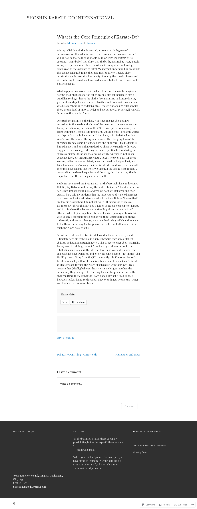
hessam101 (92, 43)
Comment (129, 406)
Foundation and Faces (127, 354)
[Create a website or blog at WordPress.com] (14, 503)
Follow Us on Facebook (147, 432)
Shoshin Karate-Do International (70, 18)
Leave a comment (65, 337)
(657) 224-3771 (20, 483)
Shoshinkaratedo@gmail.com (29, 486)
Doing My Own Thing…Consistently (77, 354)
